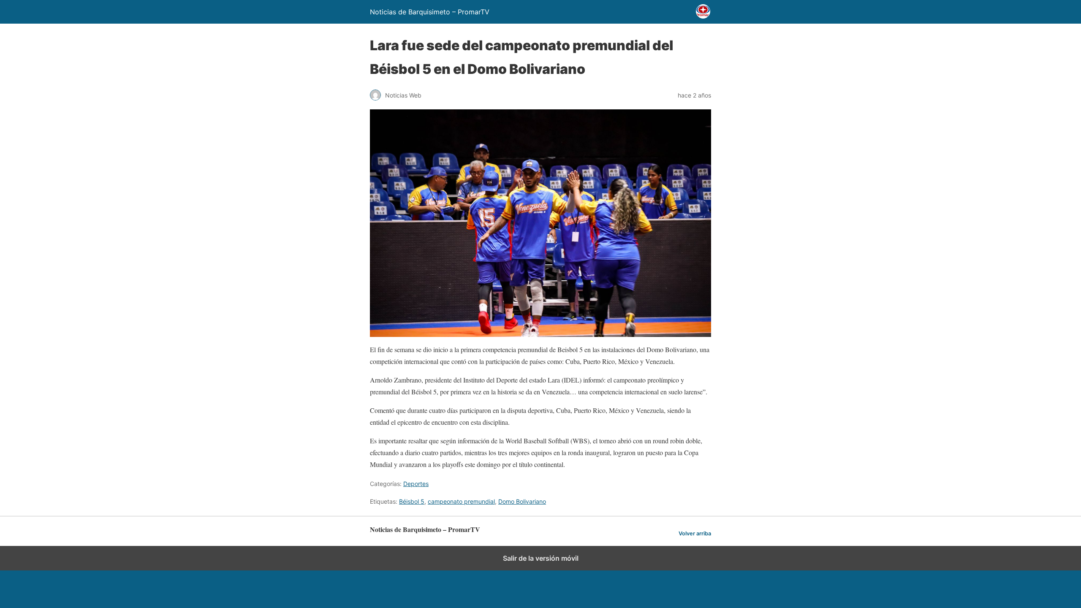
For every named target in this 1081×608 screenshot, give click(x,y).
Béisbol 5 (411, 501)
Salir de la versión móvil (541, 558)
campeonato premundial (461, 501)
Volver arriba (695, 533)
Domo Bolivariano (522, 501)
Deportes (416, 483)
